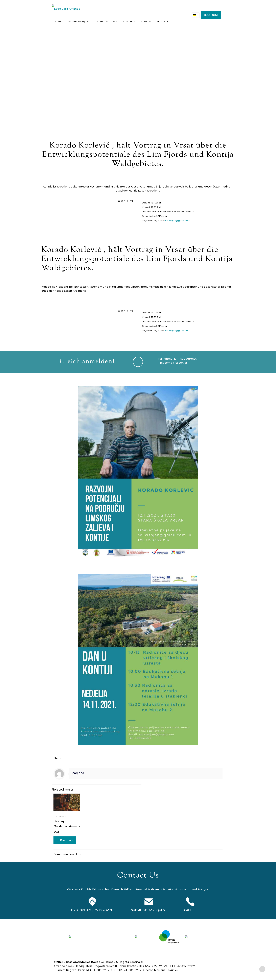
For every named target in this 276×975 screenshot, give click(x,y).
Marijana (77, 773)
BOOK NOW (211, 15)
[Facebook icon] (203, 962)
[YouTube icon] (209, 962)
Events (155, 80)
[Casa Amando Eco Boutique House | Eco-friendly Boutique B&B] (66, 8)
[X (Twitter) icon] (206, 962)
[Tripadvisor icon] (215, 962)
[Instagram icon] (212, 962)
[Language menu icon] (196, 15)
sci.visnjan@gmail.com (177, 220)
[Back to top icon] (262, 969)
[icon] (218, 962)
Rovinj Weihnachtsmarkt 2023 (67, 826)
